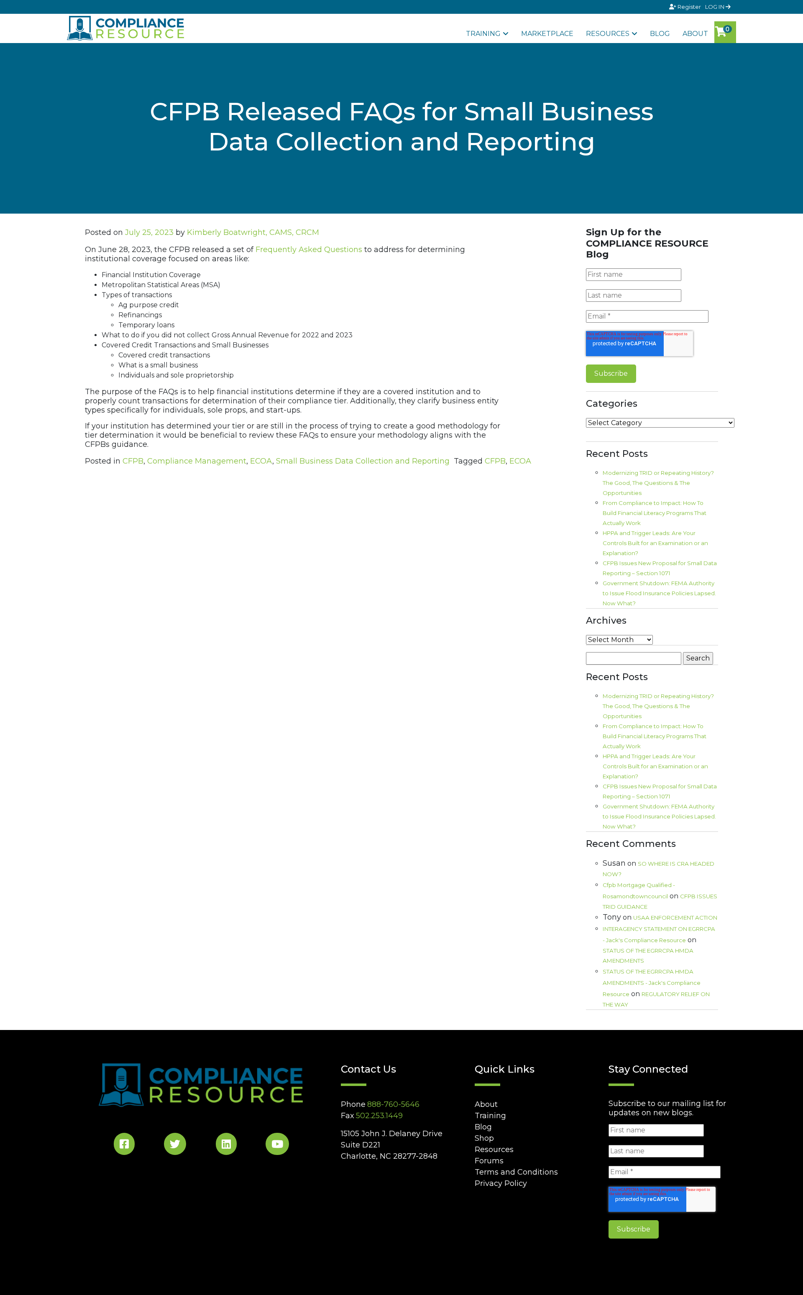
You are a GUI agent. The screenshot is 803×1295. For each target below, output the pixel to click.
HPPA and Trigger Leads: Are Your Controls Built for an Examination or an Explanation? (655, 543)
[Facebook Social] (124, 1146)
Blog (660, 34)
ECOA (261, 461)
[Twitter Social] (175, 1146)
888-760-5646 (393, 1104)
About (695, 34)
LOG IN (715, 6)
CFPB (133, 461)
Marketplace (547, 34)
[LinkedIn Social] (226, 1146)
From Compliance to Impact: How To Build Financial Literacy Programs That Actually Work (654, 513)
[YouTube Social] (277, 1146)
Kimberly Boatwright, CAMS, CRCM (253, 232)
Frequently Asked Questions (309, 249)
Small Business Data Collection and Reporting (363, 461)
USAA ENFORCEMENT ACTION (675, 917)
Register (689, 6)
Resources (607, 34)
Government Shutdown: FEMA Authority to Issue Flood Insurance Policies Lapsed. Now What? (659, 593)
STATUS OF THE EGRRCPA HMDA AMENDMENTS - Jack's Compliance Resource (652, 982)
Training (483, 34)
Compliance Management (196, 461)
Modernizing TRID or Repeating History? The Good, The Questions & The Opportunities (658, 482)
